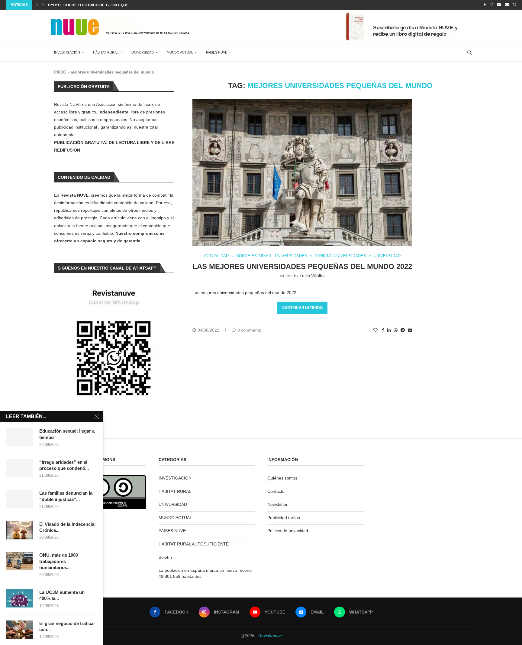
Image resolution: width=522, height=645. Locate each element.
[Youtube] (499, 5)
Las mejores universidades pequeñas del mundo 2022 (302, 266)
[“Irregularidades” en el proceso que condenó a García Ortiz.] (19, 468)
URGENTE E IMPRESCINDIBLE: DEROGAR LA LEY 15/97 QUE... (102, 5)
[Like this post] (375, 330)
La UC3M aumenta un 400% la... (62, 595)
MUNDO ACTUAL (180, 52)
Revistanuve (270, 635)
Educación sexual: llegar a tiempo (67, 434)
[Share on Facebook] (383, 330)
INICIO (60, 72)
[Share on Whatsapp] (396, 330)
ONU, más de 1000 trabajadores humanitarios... (58, 561)
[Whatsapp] (514, 5)
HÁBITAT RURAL (105, 52)
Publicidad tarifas (283, 517)
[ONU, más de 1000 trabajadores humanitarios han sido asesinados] (19, 561)
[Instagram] (491, 5)
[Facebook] (485, 5)
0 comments (249, 330)
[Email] (507, 5)
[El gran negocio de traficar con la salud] (19, 629)
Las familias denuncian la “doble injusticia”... (65, 496)
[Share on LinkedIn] (389, 330)
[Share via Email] (410, 330)
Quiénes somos (282, 478)
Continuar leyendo (302, 308)
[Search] (469, 52)
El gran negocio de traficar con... (67, 626)
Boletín (165, 557)
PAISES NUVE (216, 52)
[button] (37, 5)
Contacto (276, 491)
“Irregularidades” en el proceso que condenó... (64, 465)
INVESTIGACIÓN (67, 52)
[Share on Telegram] (403, 330)
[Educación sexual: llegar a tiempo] (19, 437)
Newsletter (277, 504)
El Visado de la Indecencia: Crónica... (67, 527)
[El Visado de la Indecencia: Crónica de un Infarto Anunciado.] (19, 530)
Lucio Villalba (312, 275)
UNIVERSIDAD (142, 52)
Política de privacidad (287, 530)
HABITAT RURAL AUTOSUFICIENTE (194, 544)
